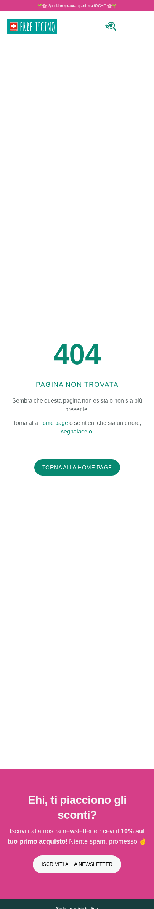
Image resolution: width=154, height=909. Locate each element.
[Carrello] (128, 25)
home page (53, 423)
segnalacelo (76, 431)
